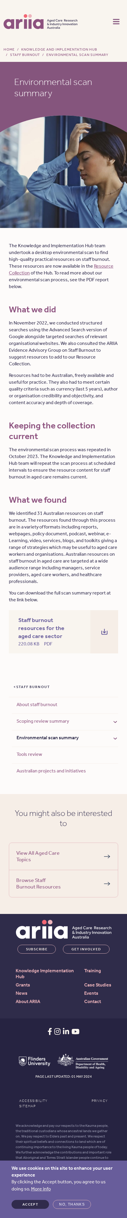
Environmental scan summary (48, 737)
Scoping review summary (43, 721)
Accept (30, 1204)
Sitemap (27, 1106)
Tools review (29, 754)
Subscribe (37, 949)
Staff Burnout (25, 55)
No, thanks (72, 1204)
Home (9, 49)
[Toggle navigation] (116, 21)
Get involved (86, 949)
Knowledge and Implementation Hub (59, 49)
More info (41, 1189)
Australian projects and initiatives (51, 771)
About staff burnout (37, 704)
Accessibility (33, 1101)
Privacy (100, 1101)
